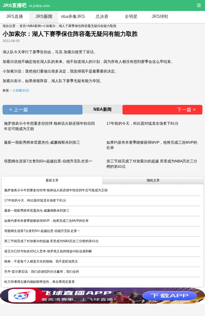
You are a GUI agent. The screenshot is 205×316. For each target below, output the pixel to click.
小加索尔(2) (20, 90)
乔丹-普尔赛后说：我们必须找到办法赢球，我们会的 (41, 271)
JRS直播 (14, 16)
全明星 (131, 16)
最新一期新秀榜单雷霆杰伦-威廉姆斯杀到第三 (42, 142)
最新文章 (52, 180)
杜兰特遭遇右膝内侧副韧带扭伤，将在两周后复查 (39, 282)
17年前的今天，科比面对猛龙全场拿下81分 (143, 123)
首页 (22, 26)
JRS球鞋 (160, 16)
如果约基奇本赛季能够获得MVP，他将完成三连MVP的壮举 (46, 221)
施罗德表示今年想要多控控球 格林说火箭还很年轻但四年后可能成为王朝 (56, 190)
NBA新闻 (34, 26)
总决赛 (102, 16)
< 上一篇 (18, 109)
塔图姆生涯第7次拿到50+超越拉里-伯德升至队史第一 (48, 161)
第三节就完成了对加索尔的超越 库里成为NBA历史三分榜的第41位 (51, 241)
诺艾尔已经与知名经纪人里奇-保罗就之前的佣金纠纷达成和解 (48, 251)
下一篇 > (186, 109)
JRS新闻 (43, 16)
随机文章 (153, 180)
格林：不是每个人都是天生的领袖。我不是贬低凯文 (41, 261)
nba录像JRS (73, 16)
